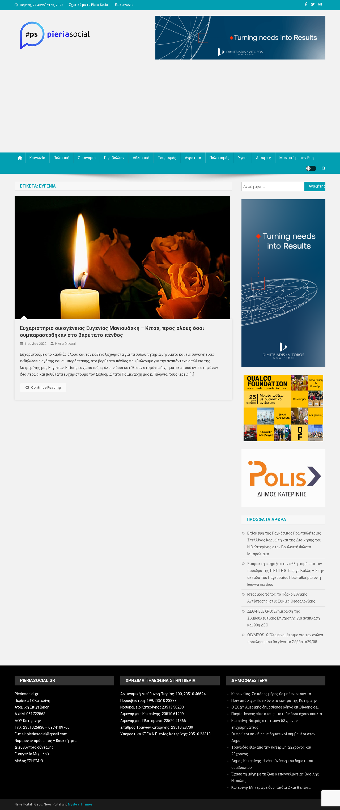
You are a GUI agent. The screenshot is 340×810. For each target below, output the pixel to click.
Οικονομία (87, 158)
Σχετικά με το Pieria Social (89, 5)
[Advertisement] (170, 107)
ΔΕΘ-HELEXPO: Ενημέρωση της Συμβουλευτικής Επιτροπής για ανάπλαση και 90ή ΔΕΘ (283, 618)
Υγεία (243, 158)
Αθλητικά (141, 158)
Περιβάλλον (114, 158)
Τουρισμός (167, 158)
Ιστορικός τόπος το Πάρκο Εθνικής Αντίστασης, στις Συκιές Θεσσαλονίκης (281, 597)
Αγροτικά (193, 158)
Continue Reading (46, 387)
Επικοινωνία (124, 5)
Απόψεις (263, 158)
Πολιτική (61, 158)
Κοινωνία (37, 158)
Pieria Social (65, 343)
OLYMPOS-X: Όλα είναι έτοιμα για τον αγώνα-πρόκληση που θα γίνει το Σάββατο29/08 (285, 638)
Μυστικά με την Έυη (296, 158)
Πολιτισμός (220, 158)
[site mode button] (311, 168)
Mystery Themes (80, 804)
